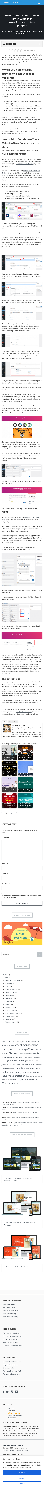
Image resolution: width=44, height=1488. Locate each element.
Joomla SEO (39, 1064)
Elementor (9, 1007)
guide (27, 1060)
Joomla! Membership (9, 1314)
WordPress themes (9, 1307)
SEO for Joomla (34, 1076)
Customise (22, 1478)
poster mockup (30, 1072)
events (33, 1053)
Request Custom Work (10, 1365)
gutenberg (34, 1061)
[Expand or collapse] (40, 44)
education (5, 1054)
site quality (16, 1079)
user (35, 1079)
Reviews (36, 1072)
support (30, 1079)
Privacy (5, 1450)
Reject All (22, 1484)
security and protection (13, 1075)
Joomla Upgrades (8, 1368)
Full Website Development (11, 1374)
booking (19, 1041)
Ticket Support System (10, 1342)
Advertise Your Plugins (15, 1415)
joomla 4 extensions (26, 1064)
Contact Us (11, 1411)
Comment (7, 837)
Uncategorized (11, 813)
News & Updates (11, 989)
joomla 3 (6, 1064)
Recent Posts (13, 722)
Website (6, 884)
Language (5, 1068)
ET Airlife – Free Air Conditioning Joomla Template (21, 1267)
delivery (23, 1050)
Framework (29, 1057)
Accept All (22, 1473)
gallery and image (15, 1060)
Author (5, 722)
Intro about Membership (11, 1311)
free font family (37, 1057)
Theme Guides (10, 1016)
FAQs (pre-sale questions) (11, 1333)
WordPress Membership (10, 1317)
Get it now (17, 1161)
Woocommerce (10, 1083)
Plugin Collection (11, 1013)
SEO (27, 1076)
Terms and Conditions (16, 1450)
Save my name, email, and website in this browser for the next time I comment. (21, 896)
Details (28, 1161)
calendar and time (29, 1041)
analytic (5, 1041)
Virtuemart (9, 998)
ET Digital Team (10, 31)
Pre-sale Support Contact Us (12, 1336)
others (32, 1068)
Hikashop (8, 984)
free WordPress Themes (24, 712)
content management (25, 1045)
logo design (12, 1068)
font (8, 1057)
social (24, 1079)
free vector (4, 1061)
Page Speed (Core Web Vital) (12, 1371)
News (27, 1068)
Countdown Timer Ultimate (24, 164)
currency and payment (11, 1049)
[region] (22, 1472)
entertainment (25, 1054)
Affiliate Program (14, 1413)
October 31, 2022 (29, 31)
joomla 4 (14, 1064)
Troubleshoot (7, 1001)
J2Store (8, 987)
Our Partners (12, 1418)
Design (5, 975)
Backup (12, 1041)
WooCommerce (10, 1022)
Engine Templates (12, 2)
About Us (11, 1408)
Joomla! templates (9, 1304)
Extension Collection (12, 981)
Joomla (5, 978)
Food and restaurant (16, 1057)
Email (5, 874)
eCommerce (33, 1049)
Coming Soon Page (7, 1045)
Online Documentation (10, 1339)
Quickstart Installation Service (12, 1362)
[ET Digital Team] (7, 732)
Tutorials (4, 813)
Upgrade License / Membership (13, 1345)
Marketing (4, 810)
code (37, 1041)
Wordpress (19, 813)
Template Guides (11, 992)
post (25, 1072)
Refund (26, 1450)
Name (5, 864)
